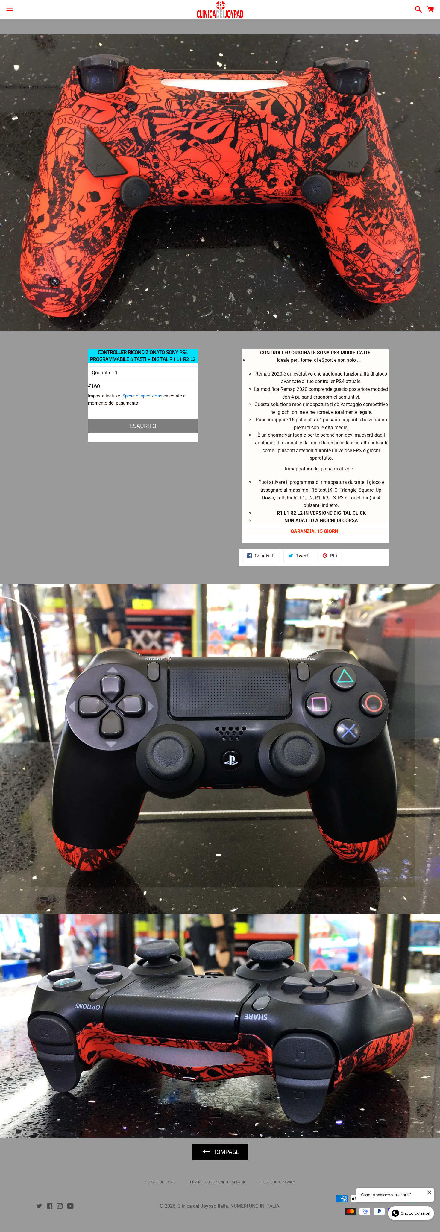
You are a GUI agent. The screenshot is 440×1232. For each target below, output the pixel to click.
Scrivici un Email (160, 1182)
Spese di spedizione (142, 396)
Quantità (101, 373)
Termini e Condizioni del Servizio (217, 1182)
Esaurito (143, 425)
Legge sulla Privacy (277, 1182)
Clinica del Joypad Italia (202, 1206)
